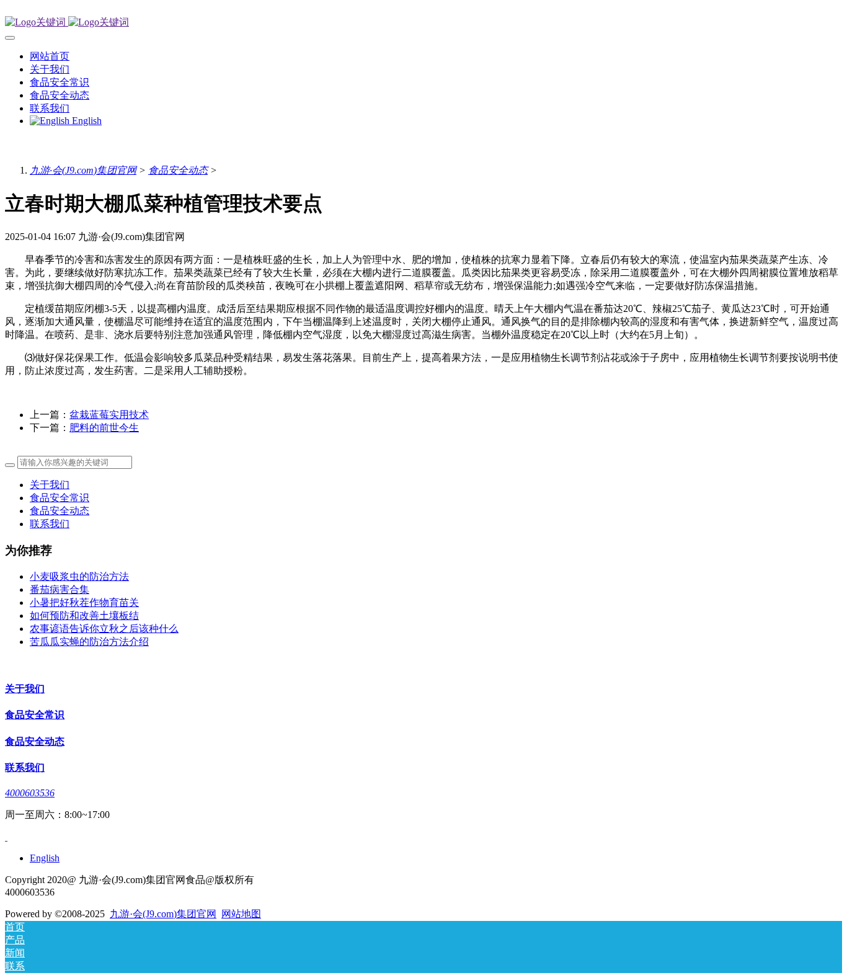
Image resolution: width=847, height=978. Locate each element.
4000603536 (30, 793)
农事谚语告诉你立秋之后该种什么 (104, 628)
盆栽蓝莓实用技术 (109, 414)
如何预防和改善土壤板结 (84, 615)
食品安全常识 (59, 497)
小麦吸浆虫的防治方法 (79, 576)
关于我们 (49, 484)
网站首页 (49, 56)
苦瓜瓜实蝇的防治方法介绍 (89, 641)
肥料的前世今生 (104, 427)
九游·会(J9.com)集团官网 (83, 170)
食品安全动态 (178, 170)
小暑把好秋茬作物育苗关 (84, 602)
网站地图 (241, 914)
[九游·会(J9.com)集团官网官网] (423, 22)
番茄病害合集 (59, 589)
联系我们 (49, 523)
